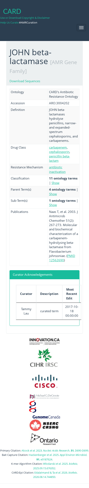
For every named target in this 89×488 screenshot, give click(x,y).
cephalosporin (59, 152)
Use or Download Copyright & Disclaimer (25, 18)
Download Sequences (25, 81)
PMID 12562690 (62, 258)
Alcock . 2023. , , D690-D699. (55, 450)
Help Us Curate (9, 22)
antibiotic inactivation (57, 169)
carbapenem (58, 147)
